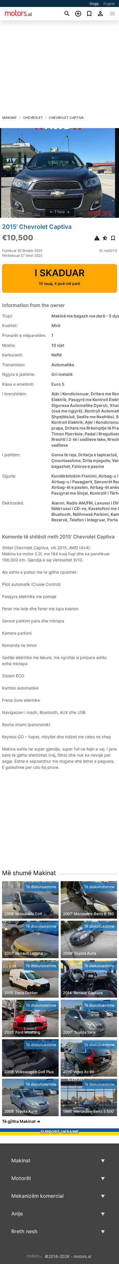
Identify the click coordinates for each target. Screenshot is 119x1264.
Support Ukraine (59, 1131)
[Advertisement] (59, 69)
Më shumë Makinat (29, 873)
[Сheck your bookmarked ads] (89, 13)
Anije (17, 1214)
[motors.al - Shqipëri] (34, 1256)
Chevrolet (33, 118)
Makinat (9, 118)
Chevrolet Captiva (66, 118)
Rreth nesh (24, 1231)
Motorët (21, 1178)
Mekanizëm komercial (37, 1196)
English (109, 3)
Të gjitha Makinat (19, 1121)
